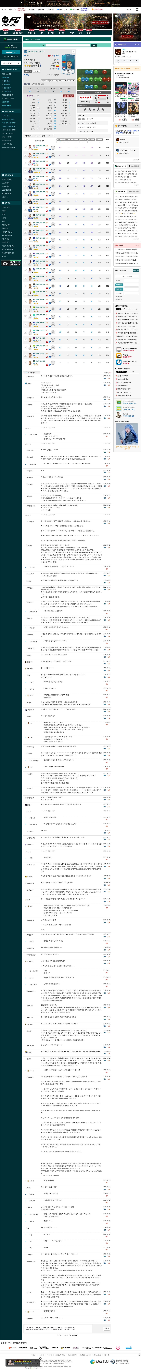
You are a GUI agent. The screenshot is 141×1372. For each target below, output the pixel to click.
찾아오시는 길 (97, 1355)
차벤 (3, 214)
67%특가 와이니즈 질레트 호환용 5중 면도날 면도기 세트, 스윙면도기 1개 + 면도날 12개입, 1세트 (127, 256)
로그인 (129, 9)
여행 (3, 221)
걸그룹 (4, 218)
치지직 (4, 211)
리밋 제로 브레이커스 (8, 246)
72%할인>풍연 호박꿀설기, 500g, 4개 (126, 249)
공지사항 (106, 1355)
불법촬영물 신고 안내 (85, 1355)
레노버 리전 (5, 239)
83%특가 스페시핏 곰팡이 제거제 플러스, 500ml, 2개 (127, 253)
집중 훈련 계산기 (69, 96)
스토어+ (137, 68)
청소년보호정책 (72, 1355)
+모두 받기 (136, 270)
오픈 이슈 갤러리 (7, 179)
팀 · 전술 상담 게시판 (8, 133)
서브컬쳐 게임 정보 (7, 232)
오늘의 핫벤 (5, 183)
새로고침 (36, 71)
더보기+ (137, 44)
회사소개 (33, 1355)
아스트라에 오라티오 (8, 253)
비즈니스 (41, 1355)
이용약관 (49, 1355)
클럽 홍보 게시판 (7, 140)
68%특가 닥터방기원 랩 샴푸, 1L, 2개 (126, 260)
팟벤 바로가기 (6, 207)
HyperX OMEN (7, 235)
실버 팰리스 (5, 242)
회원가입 (6, 57)
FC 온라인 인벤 (12, 39)
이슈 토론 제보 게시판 (8, 147)
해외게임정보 (6, 225)
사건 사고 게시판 (7, 144)
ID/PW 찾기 (14, 57)
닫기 (40, 1358)
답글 (105, 378)
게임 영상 (5, 228)
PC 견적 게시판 (6, 193)
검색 (18, 63)
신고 (109, 378)
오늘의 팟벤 (5, 186)
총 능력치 (30, 95)
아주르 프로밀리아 (7, 249)
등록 (106, 1329)
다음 (74, 1335)
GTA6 (4, 256)
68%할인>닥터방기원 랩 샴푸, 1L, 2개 (127, 263)
